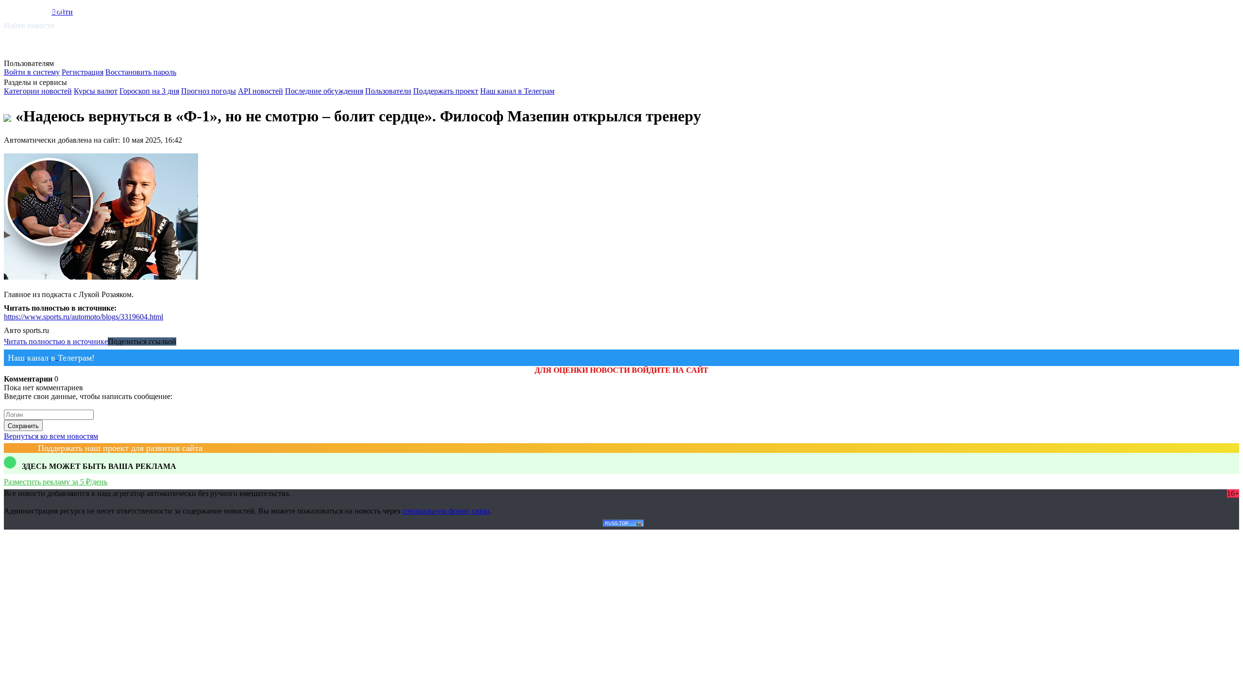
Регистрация (82, 72)
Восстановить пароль (140, 72)
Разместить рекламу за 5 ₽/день (55, 482)
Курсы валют (96, 91)
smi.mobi (41, 10)
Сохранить (23, 426)
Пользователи (388, 91)
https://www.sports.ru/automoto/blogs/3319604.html (83, 317)
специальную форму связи (446, 511)
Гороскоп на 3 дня (149, 91)
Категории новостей (38, 91)
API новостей (260, 91)
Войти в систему (32, 72)
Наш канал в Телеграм (517, 91)
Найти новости (29, 25)
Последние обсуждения (324, 91)
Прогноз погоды (208, 91)
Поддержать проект (445, 91)
